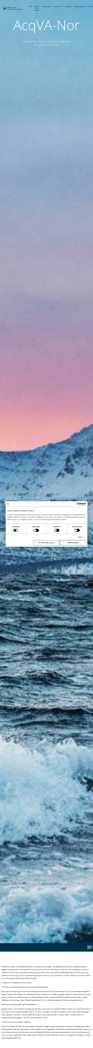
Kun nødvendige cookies (46, 542)
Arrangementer (80, 6)
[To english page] (90, 947)
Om (30, 6)
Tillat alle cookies (72, 542)
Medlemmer (46, 6)
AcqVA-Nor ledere (36, 8)
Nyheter (68, 6)
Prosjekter (58, 6)
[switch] (36, 530)
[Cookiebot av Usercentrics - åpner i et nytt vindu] (78, 504)
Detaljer (80, 537)
